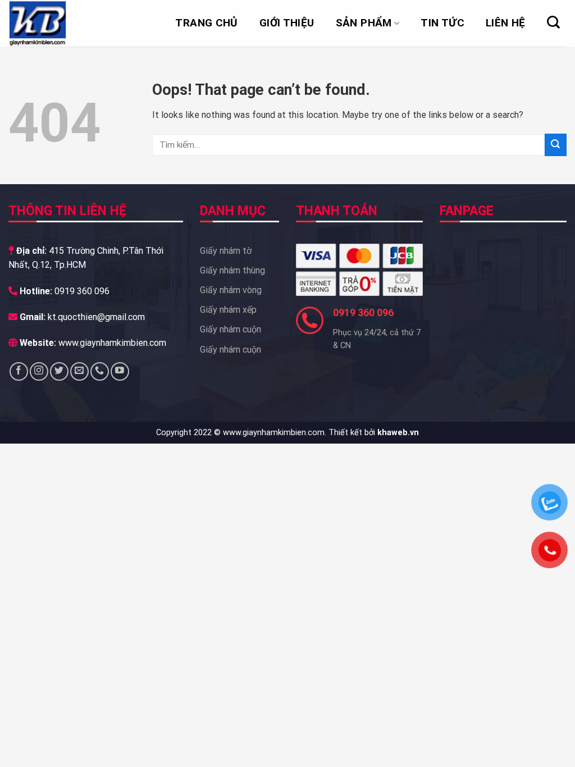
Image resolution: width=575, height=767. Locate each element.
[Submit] (556, 145)
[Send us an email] (79, 371)
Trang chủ (206, 22)
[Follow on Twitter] (59, 371)
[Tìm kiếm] (553, 22)
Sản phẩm (364, 22)
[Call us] (99, 371)
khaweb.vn (398, 432)
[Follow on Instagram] (39, 371)
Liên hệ (506, 22)
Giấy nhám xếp (228, 309)
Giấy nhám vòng (231, 290)
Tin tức (442, 22)
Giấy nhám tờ (226, 250)
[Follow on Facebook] (19, 371)
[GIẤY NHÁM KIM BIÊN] (64, 23)
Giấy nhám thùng (232, 270)
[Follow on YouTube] (120, 371)
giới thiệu (286, 22)
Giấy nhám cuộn (230, 329)
